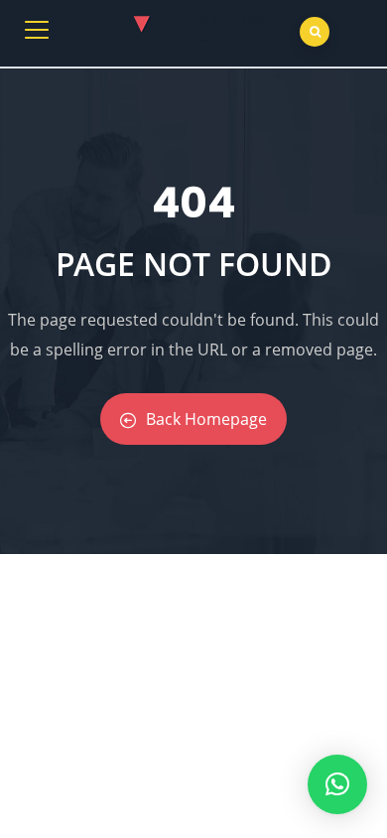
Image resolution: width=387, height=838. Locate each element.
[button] (337, 784)
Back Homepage (206, 419)
